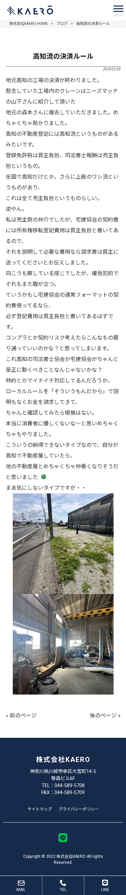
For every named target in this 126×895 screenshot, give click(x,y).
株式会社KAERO (63, 760)
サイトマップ (40, 809)
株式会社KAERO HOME (28, 23)
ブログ (62, 23)
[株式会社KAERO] (54, 10)
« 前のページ (21, 715)
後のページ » (105, 715)
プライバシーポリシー (78, 809)
